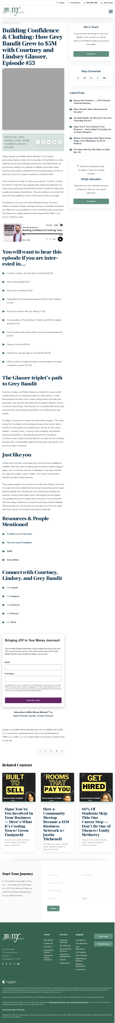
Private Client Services (65, 950)
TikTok (13, 622)
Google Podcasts (45, 715)
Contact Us (91, 54)
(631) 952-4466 (92, 3)
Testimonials (65, 963)
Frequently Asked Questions (48, 957)
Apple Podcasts (20, 715)
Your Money (80, 940)
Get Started (91, 201)
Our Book (48, 947)
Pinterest (14, 613)
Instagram (14, 596)
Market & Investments (81, 965)
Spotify (32, 715)
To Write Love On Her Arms (19, 534)
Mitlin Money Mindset (81, 960)
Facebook (15, 605)
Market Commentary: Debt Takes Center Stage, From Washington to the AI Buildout (92, 141)
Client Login (108, 3)
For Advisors (75, 3)
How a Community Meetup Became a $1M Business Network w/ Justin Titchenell (56, 824)
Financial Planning (63, 941)
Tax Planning (65, 945)
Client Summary (103, 944)
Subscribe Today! (33, 700)
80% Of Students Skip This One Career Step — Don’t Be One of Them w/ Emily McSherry (96, 822)
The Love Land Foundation (19, 542)
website (14, 587)
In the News (80, 969)
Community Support (48, 951)
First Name (9, 674)
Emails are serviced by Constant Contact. (29, 690)
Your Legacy (81, 952)
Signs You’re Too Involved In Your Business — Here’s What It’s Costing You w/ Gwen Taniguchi (92, 129)
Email (7, 662)
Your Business (81, 943)
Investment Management (65, 955)
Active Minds (13, 559)
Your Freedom (81, 955)
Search (61, 3)
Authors (63, 960)
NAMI (9, 551)
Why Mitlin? (48, 940)
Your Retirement (80, 948)
